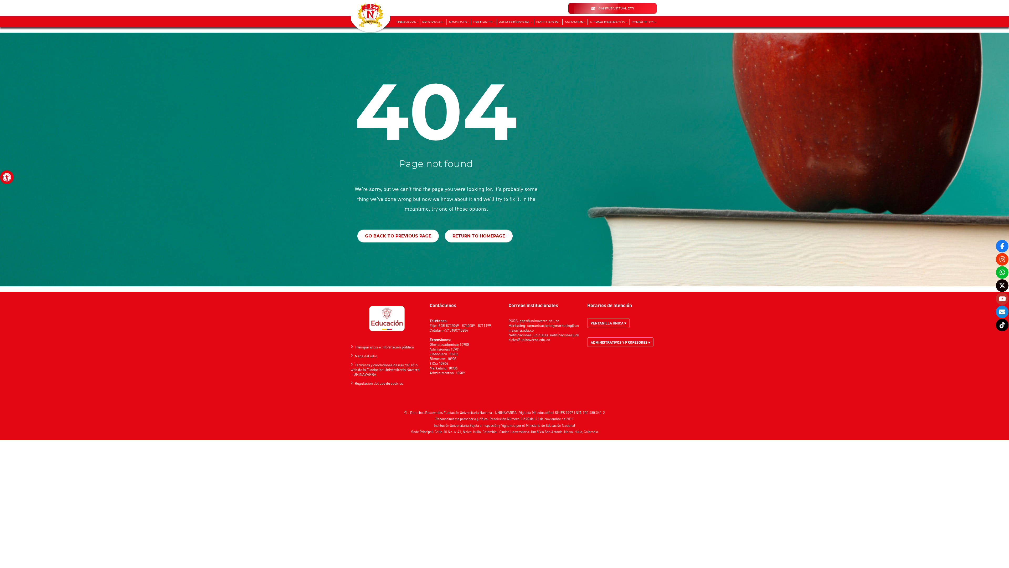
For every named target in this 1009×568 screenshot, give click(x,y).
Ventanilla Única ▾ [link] (608, 323)
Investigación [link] (547, 22)
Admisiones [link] (458, 22)
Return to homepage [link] (478, 236)
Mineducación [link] (542, 412)
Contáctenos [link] (642, 22)
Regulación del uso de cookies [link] (379, 383)
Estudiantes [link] (483, 22)
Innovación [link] (574, 22)
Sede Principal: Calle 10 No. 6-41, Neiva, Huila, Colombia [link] (454, 431)
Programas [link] (432, 22)
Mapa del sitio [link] (366, 355)
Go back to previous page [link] (398, 236)
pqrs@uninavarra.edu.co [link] (539, 320)
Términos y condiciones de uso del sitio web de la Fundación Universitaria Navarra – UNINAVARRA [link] (385, 369)
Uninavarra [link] (406, 22)
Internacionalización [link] (607, 22)
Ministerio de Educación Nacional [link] (550, 425)
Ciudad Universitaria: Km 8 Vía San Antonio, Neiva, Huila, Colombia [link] (548, 431)
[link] (7, 177)
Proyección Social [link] (514, 22)
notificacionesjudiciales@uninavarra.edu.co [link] (543, 337)
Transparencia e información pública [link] (384, 346)
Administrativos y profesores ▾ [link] (620, 342)
